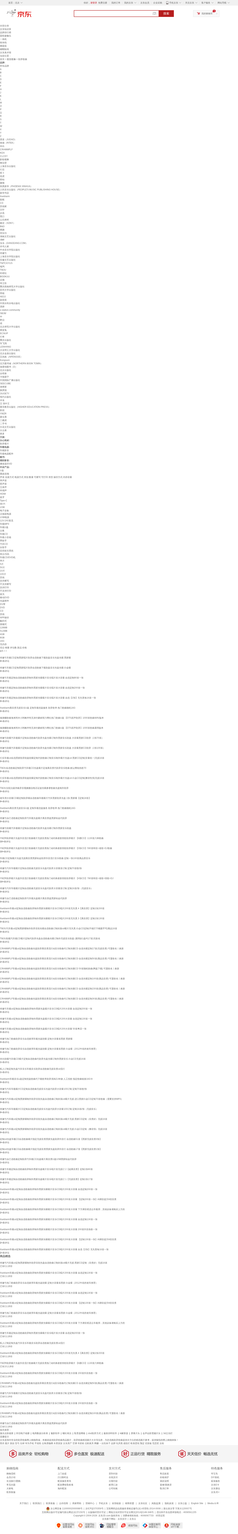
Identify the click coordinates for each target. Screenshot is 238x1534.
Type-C (3, 500)
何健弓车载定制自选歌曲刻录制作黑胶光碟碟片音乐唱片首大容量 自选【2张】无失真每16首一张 (48, 698)
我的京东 (128, 2)
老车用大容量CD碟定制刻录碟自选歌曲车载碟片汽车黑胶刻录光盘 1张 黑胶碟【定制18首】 (45, 798)
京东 (32, 14)
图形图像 (11, 59)
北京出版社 (5, 370)
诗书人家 (4, 246)
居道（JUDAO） (8, 139)
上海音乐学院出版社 (10, 256)
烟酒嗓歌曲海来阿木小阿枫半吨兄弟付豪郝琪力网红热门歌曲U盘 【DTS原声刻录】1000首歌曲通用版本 (51, 728)
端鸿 (2, 266)
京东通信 (215, 1488)
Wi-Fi (2, 504)
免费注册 (102, 2)
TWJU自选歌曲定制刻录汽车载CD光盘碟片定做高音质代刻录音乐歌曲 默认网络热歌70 (43, 768)
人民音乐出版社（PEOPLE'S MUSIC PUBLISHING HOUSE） (30, 189)
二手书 (3, 423)
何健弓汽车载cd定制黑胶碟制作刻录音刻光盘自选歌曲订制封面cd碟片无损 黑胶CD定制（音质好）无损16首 (53, 1119)
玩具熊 (119, 1443)
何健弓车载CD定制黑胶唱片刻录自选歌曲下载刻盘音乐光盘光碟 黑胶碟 (35, 657)
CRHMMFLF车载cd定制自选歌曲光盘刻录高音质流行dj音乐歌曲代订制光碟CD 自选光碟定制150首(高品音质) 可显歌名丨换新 (62, 988)
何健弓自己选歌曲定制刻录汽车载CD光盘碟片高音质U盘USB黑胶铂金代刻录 (38, 1159)
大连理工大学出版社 (10, 350)
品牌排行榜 (5, 32)
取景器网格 (79, 1433)
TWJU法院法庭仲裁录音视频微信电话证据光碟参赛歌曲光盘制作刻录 (34, 788)
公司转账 (113, 1488)
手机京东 (173, 2)
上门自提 (62, 1473)
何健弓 (3, 253)
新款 (12, 1443)
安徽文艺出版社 (8, 260)
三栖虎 (3, 420)
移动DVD (4, 597)
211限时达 (63, 1477)
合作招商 (63, 1503)
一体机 (3, 39)
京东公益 (182, 1503)
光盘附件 (4, 601)
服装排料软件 (110, 1433)
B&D (2, 226)
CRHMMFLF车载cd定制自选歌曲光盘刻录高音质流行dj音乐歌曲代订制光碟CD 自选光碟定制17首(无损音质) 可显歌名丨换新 (62, 948)
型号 (17, 1443)
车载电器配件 (6, 453)
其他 (2, 577)
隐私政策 (169, 1503)
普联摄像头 (5, 36)
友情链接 (116, 1503)
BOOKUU (5, 276)
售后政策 (164, 1473)
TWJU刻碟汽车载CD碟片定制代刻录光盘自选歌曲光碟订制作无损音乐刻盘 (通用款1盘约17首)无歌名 (50, 938)
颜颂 (2, 183)
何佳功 (3, 233)
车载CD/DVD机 (7, 557)
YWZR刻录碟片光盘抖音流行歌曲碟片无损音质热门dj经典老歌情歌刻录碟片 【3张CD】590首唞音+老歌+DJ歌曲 (56, 848)
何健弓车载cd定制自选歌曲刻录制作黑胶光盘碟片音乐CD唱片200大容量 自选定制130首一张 (46, 1018)
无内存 (3, 644)
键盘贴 (3, 46)
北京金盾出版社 (8, 353)
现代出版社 (5, 397)
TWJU (3, 270)
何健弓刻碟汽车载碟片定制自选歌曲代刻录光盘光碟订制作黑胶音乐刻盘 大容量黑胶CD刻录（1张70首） (52, 738)
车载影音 (4, 450)
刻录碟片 (4, 443)
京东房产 (67, 1443)
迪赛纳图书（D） (8, 367)
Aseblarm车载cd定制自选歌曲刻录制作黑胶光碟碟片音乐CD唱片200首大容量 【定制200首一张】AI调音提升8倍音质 (58, 1199)
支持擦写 (4, 580)
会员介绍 (11, 1477)
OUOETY (4, 393)
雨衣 (2, 1443)
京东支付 (122, 1519)
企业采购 (157, 2)
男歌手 (3, 540)
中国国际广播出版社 (10, 380)
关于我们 (24, 1503)
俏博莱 (3, 387)
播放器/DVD (6, 463)
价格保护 (164, 1477)
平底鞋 (38, 1443)
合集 (2, 530)
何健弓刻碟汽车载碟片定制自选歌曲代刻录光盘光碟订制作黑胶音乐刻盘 (35, 828)
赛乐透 (3, 417)
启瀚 (2, 280)
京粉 (162, 1443)
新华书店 (4, 193)
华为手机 (29, 1443)
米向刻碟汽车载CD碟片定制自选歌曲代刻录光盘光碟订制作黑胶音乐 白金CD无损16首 (43, 1059)
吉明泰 (3, 373)
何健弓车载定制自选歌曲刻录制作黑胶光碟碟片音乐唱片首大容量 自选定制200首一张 (42, 687)
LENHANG (5, 346)
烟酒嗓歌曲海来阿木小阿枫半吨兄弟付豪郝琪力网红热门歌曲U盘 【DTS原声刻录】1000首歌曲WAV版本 (52, 718)
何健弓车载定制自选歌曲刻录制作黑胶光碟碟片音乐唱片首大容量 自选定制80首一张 (41, 677)
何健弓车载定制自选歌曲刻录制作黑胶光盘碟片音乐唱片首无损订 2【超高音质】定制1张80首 (46, 1169)
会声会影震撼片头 (151, 1433)
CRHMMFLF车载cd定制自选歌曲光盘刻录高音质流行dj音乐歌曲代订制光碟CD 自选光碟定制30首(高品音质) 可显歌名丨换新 (62, 998)
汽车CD (4, 544)
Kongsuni (5, 360)
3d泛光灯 (168, 1433)
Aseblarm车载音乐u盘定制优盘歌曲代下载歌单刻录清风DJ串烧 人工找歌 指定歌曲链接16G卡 (46, 1079)
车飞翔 (3, 343)
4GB (2, 634)
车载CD (4, 534)
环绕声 (3, 490)
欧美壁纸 (135, 1443)
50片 (2, 567)
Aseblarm (5, 196)
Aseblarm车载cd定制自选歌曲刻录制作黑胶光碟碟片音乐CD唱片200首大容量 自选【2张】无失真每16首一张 (54, 1249)
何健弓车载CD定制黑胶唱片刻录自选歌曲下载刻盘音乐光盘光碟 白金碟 (35, 667)
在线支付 (113, 1477)
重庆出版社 (5, 340)
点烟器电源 (5, 514)
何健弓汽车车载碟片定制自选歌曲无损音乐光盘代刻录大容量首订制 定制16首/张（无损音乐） (46, 888)
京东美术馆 (5, 52)
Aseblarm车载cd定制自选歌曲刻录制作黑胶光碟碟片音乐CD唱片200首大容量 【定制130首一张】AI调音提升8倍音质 (58, 1239)
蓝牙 (2, 497)
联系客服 (11, 1492)
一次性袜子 (104, 1443)
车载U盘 (4, 527)
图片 (7, 1443)
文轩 (2, 209)
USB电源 (4, 517)
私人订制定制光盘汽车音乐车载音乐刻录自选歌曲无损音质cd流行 (32, 1069)
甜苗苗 (3, 300)
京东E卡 (215, 1484)
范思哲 (155, 1443)
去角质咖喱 (47, 1443)
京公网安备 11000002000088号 (66, 1508)
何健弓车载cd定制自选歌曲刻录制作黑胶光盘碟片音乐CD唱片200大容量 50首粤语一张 (43, 1028)
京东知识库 (5, 29)
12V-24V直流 (6, 520)
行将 (2, 336)
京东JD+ (215, 1492)
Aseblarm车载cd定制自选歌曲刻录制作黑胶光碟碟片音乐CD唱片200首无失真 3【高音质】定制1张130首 (52, 918)
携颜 (2, 229)
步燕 (2, 213)
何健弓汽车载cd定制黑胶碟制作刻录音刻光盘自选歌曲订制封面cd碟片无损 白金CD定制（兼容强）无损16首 (53, 1129)
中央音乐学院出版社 (10, 250)
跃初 (2, 410)
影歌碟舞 (4, 159)
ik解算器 (124, 1433)
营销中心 (90, 1503)
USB (2, 507)
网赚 (96, 1443)
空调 (75, 1443)
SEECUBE (5, 383)
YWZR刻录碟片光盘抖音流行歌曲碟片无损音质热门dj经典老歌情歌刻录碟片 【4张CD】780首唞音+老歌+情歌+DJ (56, 878)
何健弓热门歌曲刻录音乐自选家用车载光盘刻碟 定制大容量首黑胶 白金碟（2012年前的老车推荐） (49, 1049)
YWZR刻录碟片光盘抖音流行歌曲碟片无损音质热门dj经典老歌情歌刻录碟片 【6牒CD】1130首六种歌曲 (52, 838)
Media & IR (213, 1503)
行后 (2, 169)
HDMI (3, 494)
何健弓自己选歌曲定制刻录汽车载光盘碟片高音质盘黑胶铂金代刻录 (33, 818)
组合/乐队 (4, 554)
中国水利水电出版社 (10, 303)
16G (2, 641)
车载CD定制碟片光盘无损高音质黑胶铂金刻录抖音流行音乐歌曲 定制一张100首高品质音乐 (45, 858)
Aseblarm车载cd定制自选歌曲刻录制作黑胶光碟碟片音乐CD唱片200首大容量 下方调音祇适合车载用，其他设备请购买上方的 (62, 1209)
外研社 (3, 273)
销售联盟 (129, 1503)
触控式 (3, 621)
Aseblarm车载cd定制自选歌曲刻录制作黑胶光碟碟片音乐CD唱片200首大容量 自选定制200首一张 (48, 1189)
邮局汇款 (113, 1484)
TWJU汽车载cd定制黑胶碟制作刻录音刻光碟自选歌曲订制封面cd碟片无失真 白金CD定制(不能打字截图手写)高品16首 (58, 928)
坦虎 (2, 176)
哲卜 (2, 173)
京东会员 (144, 2)
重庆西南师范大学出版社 (12, 286)
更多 (2, 433)
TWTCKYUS (6, 263)
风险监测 (156, 1503)
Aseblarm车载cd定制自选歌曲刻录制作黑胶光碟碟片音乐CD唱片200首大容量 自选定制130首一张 (48, 1219)
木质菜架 (58, 1443)
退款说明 (164, 1481)
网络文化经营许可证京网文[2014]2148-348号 (131, 1512)
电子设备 (4, 510)
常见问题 (11, 1484)
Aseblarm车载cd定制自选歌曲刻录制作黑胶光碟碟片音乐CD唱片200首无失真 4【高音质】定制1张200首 (52, 908)
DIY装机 (215, 1477)
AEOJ (3, 296)
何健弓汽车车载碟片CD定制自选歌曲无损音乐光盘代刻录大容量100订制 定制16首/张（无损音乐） (49, 1109)
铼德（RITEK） (7, 143)
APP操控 (4, 617)
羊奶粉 (81, 1443)
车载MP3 (4, 524)
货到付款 (113, 1473)
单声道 (3, 480)
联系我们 (37, 1503)
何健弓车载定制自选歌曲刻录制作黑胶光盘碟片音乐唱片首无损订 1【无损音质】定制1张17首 (46, 1179)
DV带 (2, 604)
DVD (2, 607)
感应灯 (126, 1443)
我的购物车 (207, 13)
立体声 (3, 487)
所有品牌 (4, 66)
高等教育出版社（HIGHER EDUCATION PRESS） (25, 407)
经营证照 (160, 1515)
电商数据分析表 (40, 1433)
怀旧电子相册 (23, 1433)
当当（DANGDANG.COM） (14, 243)
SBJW (3, 313)
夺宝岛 (214, 1473)
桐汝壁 (3, 163)
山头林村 (4, 219)
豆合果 (3, 430)
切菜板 (148, 1443)
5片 (2, 564)
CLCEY (4, 156)
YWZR (3, 413)
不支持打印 (5, 591)
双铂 (2, 179)
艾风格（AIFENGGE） (11, 357)
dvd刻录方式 (94, 1433)
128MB (3, 627)
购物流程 (11, 1473)
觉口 (2, 216)
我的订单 (115, 2)
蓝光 (2, 594)
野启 (2, 320)
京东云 (132, 1519)
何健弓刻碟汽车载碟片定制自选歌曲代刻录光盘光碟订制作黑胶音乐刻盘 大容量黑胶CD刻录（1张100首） (52, 748)
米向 (2, 146)
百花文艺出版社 (8, 427)
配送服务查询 (64, 1481)
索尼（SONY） (7, 223)
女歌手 (3, 547)
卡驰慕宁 (4, 377)
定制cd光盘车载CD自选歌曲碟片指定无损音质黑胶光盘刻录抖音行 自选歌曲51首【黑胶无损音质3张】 (51, 1139)
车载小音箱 (5, 537)
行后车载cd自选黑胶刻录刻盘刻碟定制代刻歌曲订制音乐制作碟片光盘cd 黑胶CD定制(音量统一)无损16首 (52, 758)
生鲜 (22, 1443)
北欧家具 (89, 1443)
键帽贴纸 (4, 49)
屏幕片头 (135, 1433)
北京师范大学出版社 (10, 326)
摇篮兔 (3, 330)
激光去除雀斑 (6, 1433)
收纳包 (3, 42)
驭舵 (2, 199)
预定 (142, 1443)
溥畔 (2, 239)
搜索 (166, 13)
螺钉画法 (66, 1433)
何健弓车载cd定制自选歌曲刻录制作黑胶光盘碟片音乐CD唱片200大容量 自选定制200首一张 (46, 1008)
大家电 (10, 1488)
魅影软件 (55, 1433)
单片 (2, 560)
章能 (2, 293)
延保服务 (215, 1481)
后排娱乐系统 (6, 550)
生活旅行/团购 (13, 1481)
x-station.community (10, 310)
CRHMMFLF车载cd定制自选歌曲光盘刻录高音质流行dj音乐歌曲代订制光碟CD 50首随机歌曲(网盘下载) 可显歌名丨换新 (59, 968)
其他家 (3, 206)
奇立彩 (3, 283)
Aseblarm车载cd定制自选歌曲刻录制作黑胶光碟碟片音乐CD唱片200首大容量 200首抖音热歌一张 (48, 1229)
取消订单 (164, 1488)
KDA (2, 153)
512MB (3, 631)
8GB (2, 637)
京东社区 (142, 1503)
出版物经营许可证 (97, 1512)
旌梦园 (3, 390)
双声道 (3, 484)
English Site (197, 1503)
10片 (2, 570)
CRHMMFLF (6, 149)
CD (1, 203)
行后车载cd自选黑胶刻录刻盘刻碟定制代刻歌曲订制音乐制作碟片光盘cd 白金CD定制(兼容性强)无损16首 (52, 778)
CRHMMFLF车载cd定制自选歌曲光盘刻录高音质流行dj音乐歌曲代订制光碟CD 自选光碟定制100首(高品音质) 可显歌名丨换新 (62, 978)
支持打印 (4, 587)
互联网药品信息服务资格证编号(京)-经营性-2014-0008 (133, 1508)
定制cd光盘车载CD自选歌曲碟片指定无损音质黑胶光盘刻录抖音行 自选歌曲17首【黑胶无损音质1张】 (51, 1149)
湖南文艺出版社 (8, 236)
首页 (2, 59)
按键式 (3, 624)
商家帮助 (76, 1503)
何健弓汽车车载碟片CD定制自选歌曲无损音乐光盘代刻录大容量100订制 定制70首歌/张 (43, 1089)
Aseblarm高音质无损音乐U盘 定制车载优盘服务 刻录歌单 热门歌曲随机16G (37, 708)
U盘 (2, 470)
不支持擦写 (5, 584)
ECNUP (4, 333)
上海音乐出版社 (8, 166)
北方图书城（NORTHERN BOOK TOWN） (21, 363)
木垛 (2, 400)
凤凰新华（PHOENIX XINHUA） (16, 186)
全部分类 (4, 26)
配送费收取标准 (65, 1484)
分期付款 (113, 1481)
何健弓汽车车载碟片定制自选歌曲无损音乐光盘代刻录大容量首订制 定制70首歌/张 (41, 868)
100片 (3, 574)
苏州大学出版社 (8, 290)
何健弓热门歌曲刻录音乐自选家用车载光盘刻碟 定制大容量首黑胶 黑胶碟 (36, 1039)
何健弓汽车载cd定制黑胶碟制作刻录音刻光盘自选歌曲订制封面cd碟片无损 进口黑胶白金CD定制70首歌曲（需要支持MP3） (61, 1099)
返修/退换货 (166, 1484)
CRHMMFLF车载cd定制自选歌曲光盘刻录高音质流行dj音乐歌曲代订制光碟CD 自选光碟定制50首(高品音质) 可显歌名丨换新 (62, 958)
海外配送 (62, 1488)
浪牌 (2, 306)
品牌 (113, 1443)
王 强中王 (4, 403)
